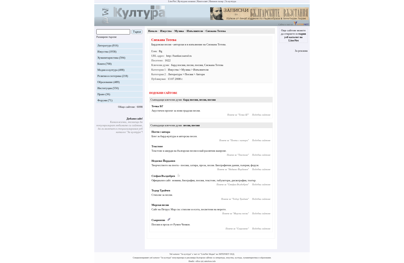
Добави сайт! (134, 118)
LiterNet (172, 1)
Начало (152, 31)
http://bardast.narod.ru (179, 55)
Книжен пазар (216, 1)
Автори (200, 74)
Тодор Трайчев (161, 190)
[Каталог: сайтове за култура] (131, 24)
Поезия (189, 74)
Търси (137, 31)
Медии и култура (107, 69)
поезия (199, 65)
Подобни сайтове (261, 114)
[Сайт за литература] (301, 24)
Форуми (102, 100)
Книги (101, 63)
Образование (105, 82)
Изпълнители (195, 31)
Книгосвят (202, 1)
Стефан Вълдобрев (163, 176)
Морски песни (160, 204)
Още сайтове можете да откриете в (293, 35)
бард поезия (178, 65)
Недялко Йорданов (163, 160)
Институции (104, 88)
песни (190, 65)
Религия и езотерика (109, 76)
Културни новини (186, 1)
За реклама (301, 50)
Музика (179, 31)
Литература (104, 45)
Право (101, 94)
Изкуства (102, 51)
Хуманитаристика (107, 57)
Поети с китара (161, 131)
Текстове (157, 146)
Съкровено (158, 220)
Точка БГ (157, 106)
